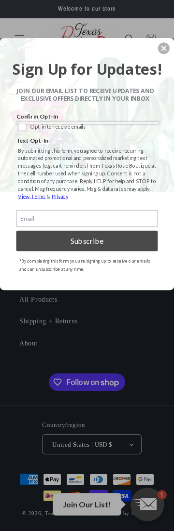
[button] (164, 48)
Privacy (60, 196)
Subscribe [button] (87, 241)
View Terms (31, 196)
